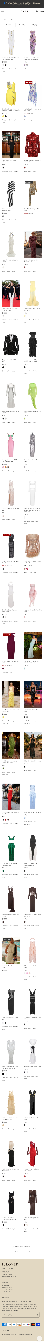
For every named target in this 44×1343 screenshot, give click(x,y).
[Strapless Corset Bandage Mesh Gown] (11, 594)
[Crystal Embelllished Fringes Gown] (11, 493)
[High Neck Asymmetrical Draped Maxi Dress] (11, 745)
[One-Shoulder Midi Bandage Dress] (11, 645)
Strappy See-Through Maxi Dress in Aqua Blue (31, 662)
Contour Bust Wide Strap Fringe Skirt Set (9, 864)
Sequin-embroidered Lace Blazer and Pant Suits (10, 1067)
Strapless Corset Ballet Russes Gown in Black (30, 360)
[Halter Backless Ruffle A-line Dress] (33, 950)
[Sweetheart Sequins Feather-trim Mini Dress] (33, 546)
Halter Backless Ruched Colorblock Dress (31, 864)
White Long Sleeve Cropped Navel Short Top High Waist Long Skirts (32, 510)
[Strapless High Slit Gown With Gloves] (33, 1153)
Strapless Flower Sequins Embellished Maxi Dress (31, 58)
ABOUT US (5, 1272)
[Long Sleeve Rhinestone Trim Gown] (11, 395)
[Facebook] (3, 1330)
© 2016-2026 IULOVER (9, 1334)
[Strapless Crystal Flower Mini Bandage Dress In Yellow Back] (11, 93)
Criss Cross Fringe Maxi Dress (32, 812)
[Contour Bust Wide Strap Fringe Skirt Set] (11, 848)
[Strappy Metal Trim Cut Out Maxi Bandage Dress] (11, 444)
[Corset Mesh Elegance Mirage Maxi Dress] (33, 899)
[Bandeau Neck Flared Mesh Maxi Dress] (33, 293)
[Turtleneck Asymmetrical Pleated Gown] (33, 244)
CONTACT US (6, 1291)
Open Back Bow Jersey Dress (32, 1066)
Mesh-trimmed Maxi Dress (10, 1017)
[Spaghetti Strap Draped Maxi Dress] (11, 899)
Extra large (5, 723)
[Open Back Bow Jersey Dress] (33, 1051)
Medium (15, 69)
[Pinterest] (5, 1330)
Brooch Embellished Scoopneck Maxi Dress (9, 1218)
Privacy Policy (10, 1310)
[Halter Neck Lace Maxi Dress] (33, 745)
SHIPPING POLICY (7, 1287)
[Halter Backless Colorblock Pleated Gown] (11, 293)
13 (23, 1251)
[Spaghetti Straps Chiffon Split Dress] (33, 594)
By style (35, 25)
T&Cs (16, 1310)
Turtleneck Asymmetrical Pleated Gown (31, 260)
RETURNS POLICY (7, 1289)
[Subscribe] (37, 1315)
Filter (9, 25)
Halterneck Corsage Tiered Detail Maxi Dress (10, 1118)
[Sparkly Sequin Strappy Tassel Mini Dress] (33, 93)
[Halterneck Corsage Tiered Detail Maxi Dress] (11, 1102)
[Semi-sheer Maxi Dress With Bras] (33, 1001)
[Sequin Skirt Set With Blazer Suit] (11, 344)
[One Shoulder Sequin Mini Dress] (33, 193)
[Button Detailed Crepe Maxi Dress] (33, 1102)
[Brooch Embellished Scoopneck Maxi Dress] (11, 1202)
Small (10, 69)
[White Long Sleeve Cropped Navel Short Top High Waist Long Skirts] (33, 493)
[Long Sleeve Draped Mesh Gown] (33, 1202)
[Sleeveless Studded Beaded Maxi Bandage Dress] (11, 42)
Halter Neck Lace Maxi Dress (32, 761)
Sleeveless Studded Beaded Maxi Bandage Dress (10, 58)
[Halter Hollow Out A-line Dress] (11, 950)
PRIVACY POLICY (7, 1274)
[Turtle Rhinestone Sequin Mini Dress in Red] (33, 144)
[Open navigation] (2, 11)
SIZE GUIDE (6, 1285)
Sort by (23, 25)
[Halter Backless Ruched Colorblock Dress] (33, 848)
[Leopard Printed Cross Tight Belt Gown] (11, 546)
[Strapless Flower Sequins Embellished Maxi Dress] (33, 42)
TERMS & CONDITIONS (9, 1276)
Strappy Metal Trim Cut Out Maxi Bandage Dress (10, 460)
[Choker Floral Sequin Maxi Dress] (33, 444)
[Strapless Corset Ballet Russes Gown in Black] (33, 344)
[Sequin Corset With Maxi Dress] (33, 694)
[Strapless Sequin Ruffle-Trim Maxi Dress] (11, 694)
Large (3, 71)
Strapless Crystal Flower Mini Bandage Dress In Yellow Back (11, 109)
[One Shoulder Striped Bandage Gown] (11, 193)
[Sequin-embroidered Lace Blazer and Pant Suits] (11, 1051)
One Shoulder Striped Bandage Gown (8, 209)
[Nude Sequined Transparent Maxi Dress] (11, 1153)
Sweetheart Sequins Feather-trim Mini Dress (32, 562)
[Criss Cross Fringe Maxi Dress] (33, 797)
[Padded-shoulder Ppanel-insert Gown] (11, 144)
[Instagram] (8, 1330)
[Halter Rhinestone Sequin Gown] (11, 244)
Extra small (5, 69)
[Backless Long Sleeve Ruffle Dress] (33, 395)
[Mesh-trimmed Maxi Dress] (11, 1001)
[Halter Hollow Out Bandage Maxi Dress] (11, 797)
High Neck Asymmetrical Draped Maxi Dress (9, 761)
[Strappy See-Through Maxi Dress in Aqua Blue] (33, 645)
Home (4, 19)
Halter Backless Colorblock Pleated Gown (10, 309)
